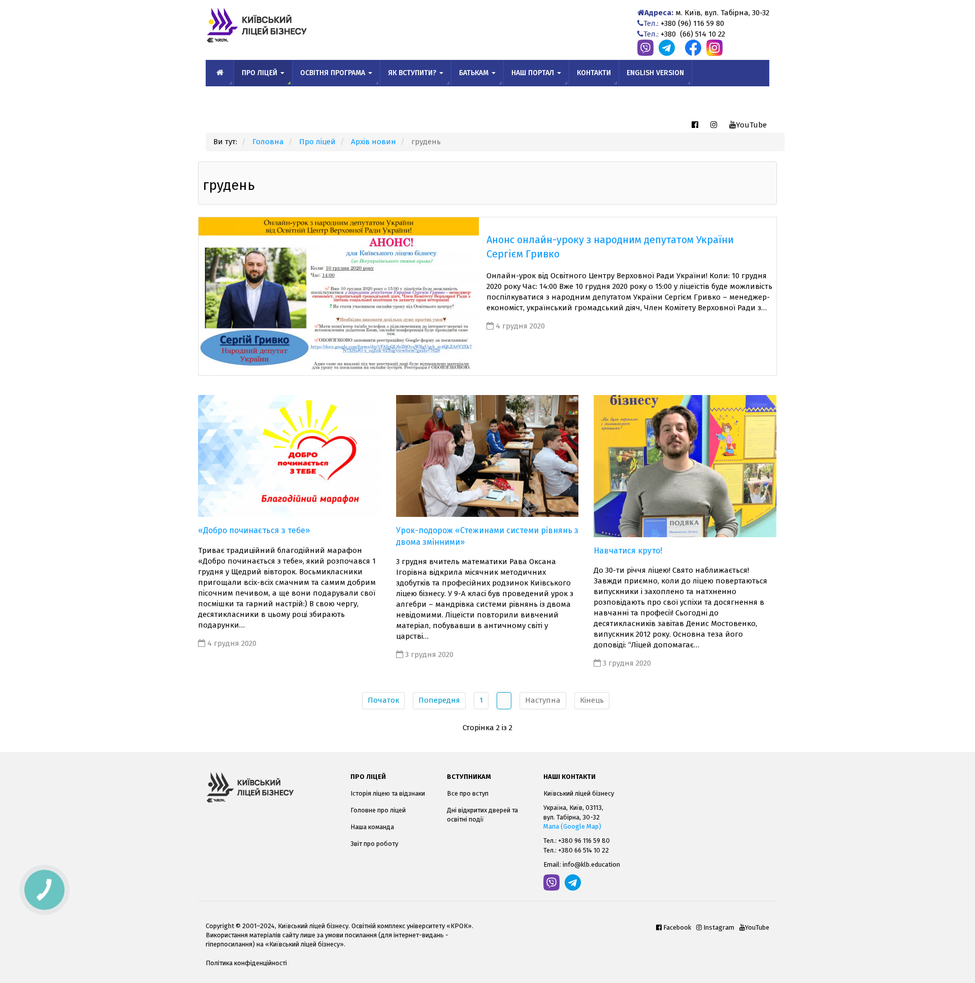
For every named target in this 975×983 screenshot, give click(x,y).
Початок (383, 700)
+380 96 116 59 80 (584, 840)
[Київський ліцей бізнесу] (270, 787)
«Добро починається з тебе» (254, 530)
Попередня (439, 700)
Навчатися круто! (628, 550)
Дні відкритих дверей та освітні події (482, 814)
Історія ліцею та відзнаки (387, 793)
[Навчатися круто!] (685, 465)
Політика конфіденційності (246, 963)
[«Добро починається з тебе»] (289, 455)
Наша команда (372, 827)
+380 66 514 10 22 (583, 850)
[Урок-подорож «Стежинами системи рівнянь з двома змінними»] (487, 455)
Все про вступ (468, 793)
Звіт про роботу (374, 843)
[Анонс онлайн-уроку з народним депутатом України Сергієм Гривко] (339, 296)
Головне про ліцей (378, 810)
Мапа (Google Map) (572, 826)
